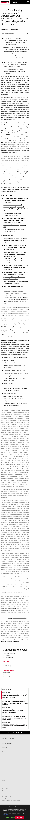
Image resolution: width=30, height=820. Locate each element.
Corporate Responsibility (7, 796)
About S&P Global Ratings (7, 743)
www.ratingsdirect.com (7, 610)
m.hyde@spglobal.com (9, 657)
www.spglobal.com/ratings (8, 608)
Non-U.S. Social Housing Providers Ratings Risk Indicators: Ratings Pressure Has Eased (15, 267)
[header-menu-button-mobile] (28, 2)
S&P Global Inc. (7, 759)
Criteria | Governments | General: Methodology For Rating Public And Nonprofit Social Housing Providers (13, 207)
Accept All (19, 817)
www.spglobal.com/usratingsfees (17, 618)
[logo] (5, 2)
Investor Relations (5, 775)
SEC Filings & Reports (6, 780)
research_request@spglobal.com (10, 641)
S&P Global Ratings (8, 738)
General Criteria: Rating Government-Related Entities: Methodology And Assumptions (13, 220)
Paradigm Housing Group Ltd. (10, 189)
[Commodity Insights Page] (17, 733)
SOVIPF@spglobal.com (9, 676)
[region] (15, 812)
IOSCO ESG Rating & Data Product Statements (11, 800)
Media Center (4, 747)
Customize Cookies (10, 817)
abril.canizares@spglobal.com (10, 666)
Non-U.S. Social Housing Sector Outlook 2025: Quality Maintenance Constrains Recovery (14, 247)
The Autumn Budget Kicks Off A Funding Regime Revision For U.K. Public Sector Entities (14, 254)
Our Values (4, 765)
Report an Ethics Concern (7, 788)
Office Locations (5, 790)
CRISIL (3, 751)
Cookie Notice (6, 814)
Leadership (4, 798)
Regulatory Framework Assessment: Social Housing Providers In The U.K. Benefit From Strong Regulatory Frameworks (15, 299)
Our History (4, 767)
